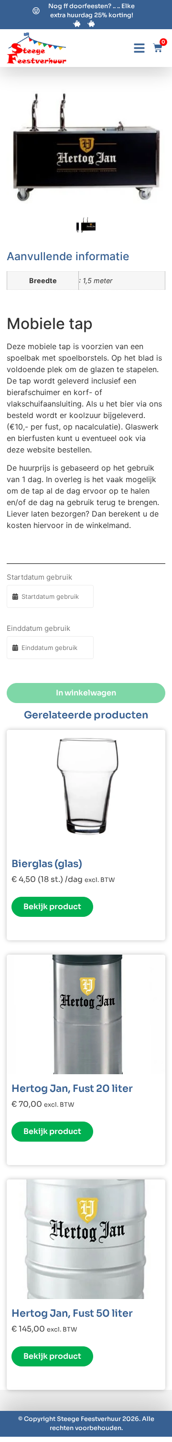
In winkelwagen (86, 693)
